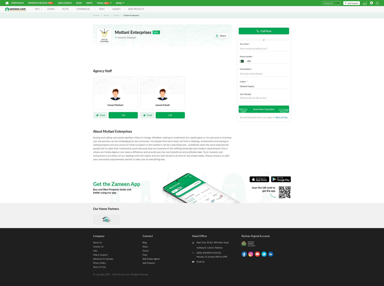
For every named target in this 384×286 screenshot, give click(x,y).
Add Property (353, 3)
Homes (51, 9)
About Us (97, 242)
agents (116, 9)
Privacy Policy (99, 262)
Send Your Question (263, 109)
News (145, 246)
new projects (136, 9)
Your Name (245, 44)
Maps (89, 3)
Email (102, 115)
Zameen (96, 15)
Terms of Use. (281, 117)
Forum (146, 250)
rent (102, 9)
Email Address (246, 69)
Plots (65, 9)
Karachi (116, 15)
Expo (145, 254)
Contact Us (98, 246)
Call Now (266, 31)
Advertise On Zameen (103, 258)
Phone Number (246, 56)
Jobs (95, 250)
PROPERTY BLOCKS (38, 3)
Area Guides (65, 3)
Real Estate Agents (151, 258)
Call (123, 115)
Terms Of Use (99, 267)
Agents (106, 15)
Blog (79, 3)
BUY (37, 9)
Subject (243, 81)
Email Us (201, 261)
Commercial (83, 9)
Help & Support (100, 254)
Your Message (246, 94)
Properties (17, 3)
